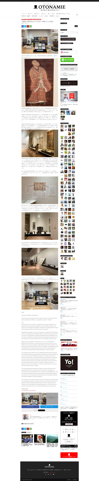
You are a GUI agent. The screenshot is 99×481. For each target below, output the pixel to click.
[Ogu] (68, 281)
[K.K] (69, 236)
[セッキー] (73, 179)
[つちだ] (73, 194)
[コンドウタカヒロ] (73, 247)
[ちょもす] (73, 217)
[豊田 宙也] (71, 287)
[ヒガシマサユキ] (69, 258)
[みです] (73, 236)
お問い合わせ (69, 479)
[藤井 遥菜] (73, 205)
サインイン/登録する (31, 0)
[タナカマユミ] (73, 152)
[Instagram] (74, 1)
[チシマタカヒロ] (69, 175)
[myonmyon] (62, 198)
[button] (77, 15)
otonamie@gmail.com (52, 472)
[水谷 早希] (65, 232)
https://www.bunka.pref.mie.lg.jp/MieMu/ (28, 390)
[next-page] (57, 432)
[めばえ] (69, 239)
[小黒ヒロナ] (62, 137)
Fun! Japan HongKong (64, 396)
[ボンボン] (68, 284)
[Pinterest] (28, 26)
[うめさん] (73, 228)
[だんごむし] (65, 224)
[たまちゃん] (73, 201)
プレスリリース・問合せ (43, 16)
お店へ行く (43, 13)
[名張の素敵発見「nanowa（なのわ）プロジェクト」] (62, 175)
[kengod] (74, 284)
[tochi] (69, 171)
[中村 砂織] (65, 236)
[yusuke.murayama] (63, 113)
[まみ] (62, 284)
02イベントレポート (29, 19)
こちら (69, 75)
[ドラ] (65, 293)
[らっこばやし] (65, 167)
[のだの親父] (68, 287)
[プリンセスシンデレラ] (69, 129)
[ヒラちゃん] (71, 290)
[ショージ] (62, 186)
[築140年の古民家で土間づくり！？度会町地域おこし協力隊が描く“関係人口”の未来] (27, 438)
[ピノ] (69, 251)
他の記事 (23, 432)
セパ (23, 23)
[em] (73, 243)
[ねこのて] (74, 287)
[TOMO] (73, 167)
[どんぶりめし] (65, 287)
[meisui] (69, 194)
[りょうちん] (65, 183)
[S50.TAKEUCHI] (65, 171)
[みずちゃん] (62, 228)
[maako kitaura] (65, 258)
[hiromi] (73, 137)
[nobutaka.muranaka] (69, 232)
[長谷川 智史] (73, 239)
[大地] (65, 290)
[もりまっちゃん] (69, 152)
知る (49, 13)
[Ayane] (69, 213)
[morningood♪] (71, 293)
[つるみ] (65, 251)
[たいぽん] (69, 198)
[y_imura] (69, 137)
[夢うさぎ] (73, 186)
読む (70, 301)
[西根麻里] (73, 145)
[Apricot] (73, 258)
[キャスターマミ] (73, 126)
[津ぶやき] (62, 167)
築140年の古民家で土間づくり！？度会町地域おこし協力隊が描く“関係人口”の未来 (27, 444)
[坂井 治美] (65, 179)
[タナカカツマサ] (62, 205)
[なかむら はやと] (65, 201)
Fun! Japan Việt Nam (63, 400)
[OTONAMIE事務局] (62, 281)
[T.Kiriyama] (69, 190)
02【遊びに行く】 (26, 18)
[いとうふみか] (73, 251)
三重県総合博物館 (29, 423)
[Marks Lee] (71, 284)
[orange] (73, 133)
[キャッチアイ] (62, 232)
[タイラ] (62, 194)
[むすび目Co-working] (69, 247)
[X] (76, 1)
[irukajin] (74, 290)
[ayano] (69, 228)
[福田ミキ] (68, 113)
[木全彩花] (73, 175)
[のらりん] (65, 190)
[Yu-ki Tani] (69, 217)
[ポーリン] (65, 247)
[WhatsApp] (30, 26)
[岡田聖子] (62, 126)
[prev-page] (56, 432)
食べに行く (30, 13)
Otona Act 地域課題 (25, 16)
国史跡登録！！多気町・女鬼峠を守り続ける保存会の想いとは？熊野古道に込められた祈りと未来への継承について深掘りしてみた (52, 445)
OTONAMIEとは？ (75, 479)
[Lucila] (65, 160)
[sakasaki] (73, 164)
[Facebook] (72, 1)
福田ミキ (61, 312)
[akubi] (69, 183)
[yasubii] (69, 164)
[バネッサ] (65, 281)
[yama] (73, 213)
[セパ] (69, 148)
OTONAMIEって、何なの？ (54, 16)
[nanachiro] (62, 141)
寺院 (32, 423)
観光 (53, 13)
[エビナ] (73, 220)
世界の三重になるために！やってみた (63, 13)
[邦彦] (73, 171)
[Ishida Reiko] (65, 239)
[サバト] (69, 167)
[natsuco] (62, 148)
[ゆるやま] (73, 183)
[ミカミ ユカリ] (62, 258)
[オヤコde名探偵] (62, 247)
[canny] (69, 179)
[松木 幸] (69, 160)
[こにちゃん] (73, 148)
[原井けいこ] (65, 205)
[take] (62, 293)
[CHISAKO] (73, 190)
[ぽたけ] (65, 156)
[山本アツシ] (62, 160)
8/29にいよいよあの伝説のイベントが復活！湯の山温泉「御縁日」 (39, 444)
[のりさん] (62, 201)
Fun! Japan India (63, 404)
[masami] (65, 213)
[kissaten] (65, 198)
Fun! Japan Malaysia (63, 383)
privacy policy (62, 459)
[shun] (69, 141)
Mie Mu (25, 423)
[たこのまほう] (62, 156)
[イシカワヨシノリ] (62, 164)
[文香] (73, 224)
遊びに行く (37, 13)
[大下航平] (73, 198)
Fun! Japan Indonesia (64, 379)
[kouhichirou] (65, 284)
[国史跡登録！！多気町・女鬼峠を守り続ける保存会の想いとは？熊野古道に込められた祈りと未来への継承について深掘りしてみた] (52, 438)
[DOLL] (62, 152)
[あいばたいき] (62, 224)
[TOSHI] (73, 141)
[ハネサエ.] (62, 129)
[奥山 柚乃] (62, 243)
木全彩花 (61, 304)
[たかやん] (65, 148)
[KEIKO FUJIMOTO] (62, 213)
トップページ (23, 13)
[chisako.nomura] (65, 243)
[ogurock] (65, 141)
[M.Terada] (73, 232)
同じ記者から (29, 432)
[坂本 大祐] (62, 266)
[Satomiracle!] (65, 220)
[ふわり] (65, 209)
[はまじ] (69, 126)
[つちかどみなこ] (62, 145)
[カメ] (69, 243)
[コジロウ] (62, 273)
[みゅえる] (73, 209)
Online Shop (34, 16)
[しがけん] (62, 236)
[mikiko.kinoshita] (62, 179)
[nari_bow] (73, 113)
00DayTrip (48, 442)
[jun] (69, 145)
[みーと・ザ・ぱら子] (65, 152)
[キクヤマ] (65, 228)
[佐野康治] (65, 126)
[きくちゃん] (65, 164)
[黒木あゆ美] (73, 160)
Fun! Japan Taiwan (63, 387)
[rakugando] (68, 290)
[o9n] (62, 239)
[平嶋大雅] (69, 201)
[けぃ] (65, 145)
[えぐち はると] (69, 156)
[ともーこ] (63, 118)
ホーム (22, 18)
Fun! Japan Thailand (63, 391)
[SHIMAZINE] (65, 129)
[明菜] (62, 220)
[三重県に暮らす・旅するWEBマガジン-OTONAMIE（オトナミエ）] (49, 7)
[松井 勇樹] (73, 129)
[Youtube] (78, 1)
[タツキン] (65, 175)
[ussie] (69, 209)
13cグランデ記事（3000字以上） (37, 19)
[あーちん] (69, 186)
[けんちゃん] (74, 281)
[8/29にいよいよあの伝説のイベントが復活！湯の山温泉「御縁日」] (40, 438)
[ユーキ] (69, 205)
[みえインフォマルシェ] (65, 194)
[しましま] (65, 217)
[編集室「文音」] (69, 224)
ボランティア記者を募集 (70, 101)
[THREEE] (68, 293)
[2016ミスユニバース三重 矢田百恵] (69, 220)
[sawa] (73, 156)
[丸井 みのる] (62, 217)
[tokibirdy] (62, 183)
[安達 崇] (65, 186)
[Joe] (62, 171)
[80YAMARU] (62, 251)
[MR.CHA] (62, 209)
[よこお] (62, 290)
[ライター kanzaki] (69, 133)
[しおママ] (65, 137)
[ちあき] (62, 190)
